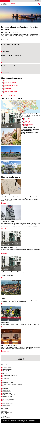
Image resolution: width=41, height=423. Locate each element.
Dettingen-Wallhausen (7, 367)
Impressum (21, 421)
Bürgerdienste (8, 88)
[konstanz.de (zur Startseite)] (8, 4)
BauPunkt (27, 122)
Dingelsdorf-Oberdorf (7, 369)
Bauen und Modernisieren (10, 82)
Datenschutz (26, 421)
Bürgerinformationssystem (8, 399)
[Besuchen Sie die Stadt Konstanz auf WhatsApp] (23, 359)
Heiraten (7, 90)
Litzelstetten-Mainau (7, 370)
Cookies (32, 421)
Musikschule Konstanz (8, 382)
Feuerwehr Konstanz (7, 396)
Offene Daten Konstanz (7, 400)
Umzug (6, 84)
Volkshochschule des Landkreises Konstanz (12, 384)
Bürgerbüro (27, 118)
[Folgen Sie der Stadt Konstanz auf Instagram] (18, 359)
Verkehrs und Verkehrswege (11, 91)
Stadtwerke (5, 388)
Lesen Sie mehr (6, 51)
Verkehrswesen (28, 125)
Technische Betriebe (7, 393)
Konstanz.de (37, 0)
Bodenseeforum (6, 381)
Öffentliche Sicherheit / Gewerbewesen (30, 120)
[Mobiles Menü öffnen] (37, 4)
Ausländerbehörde (29, 124)
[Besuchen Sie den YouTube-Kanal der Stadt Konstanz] (21, 359)
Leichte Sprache (6, 421)
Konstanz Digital (6, 405)
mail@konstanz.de (6, 417)
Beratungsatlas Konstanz (8, 385)
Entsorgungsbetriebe (7, 391)
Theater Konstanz (6, 373)
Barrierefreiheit (32, 420)
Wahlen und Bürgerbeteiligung (11, 85)
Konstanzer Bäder (6, 390)
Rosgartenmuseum (7, 376)
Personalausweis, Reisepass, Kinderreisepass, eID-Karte (16, 81)
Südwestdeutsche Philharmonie (10, 375)
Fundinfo (7, 87)
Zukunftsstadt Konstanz (8, 403)
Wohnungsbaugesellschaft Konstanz (10, 394)
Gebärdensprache (13, 421)
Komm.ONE (25, 420)
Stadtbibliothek (6, 378)
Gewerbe (6, 93)
